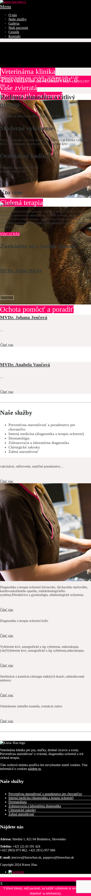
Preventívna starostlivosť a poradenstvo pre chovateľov (45, 794)
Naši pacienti (18, 28)
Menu (5, 6)
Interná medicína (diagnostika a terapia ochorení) (40, 798)
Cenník (13, 32)
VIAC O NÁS (10, 234)
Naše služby (17, 19)
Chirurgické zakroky (22, 810)
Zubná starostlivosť (21, 814)
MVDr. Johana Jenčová (23, 317)
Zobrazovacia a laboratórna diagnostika (34, 806)
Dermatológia (17, 802)
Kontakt (14, 36)
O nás (12, 15)
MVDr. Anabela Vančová (25, 364)
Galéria (13, 23)
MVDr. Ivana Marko (21, 270)
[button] (45, 879)
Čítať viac (7, 297)
